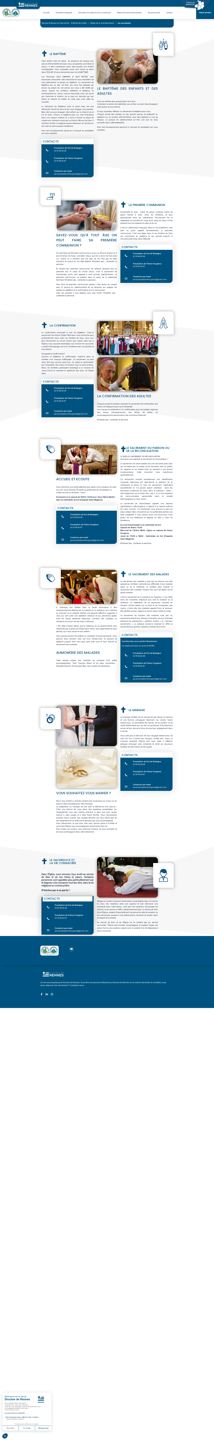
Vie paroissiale (154, 13)
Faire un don (205, 12)
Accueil (46, 13)
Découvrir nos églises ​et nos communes (94, 13)
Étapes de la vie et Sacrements (129, 13)
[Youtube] (71, 949)
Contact (169, 13)
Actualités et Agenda (64, 13)
